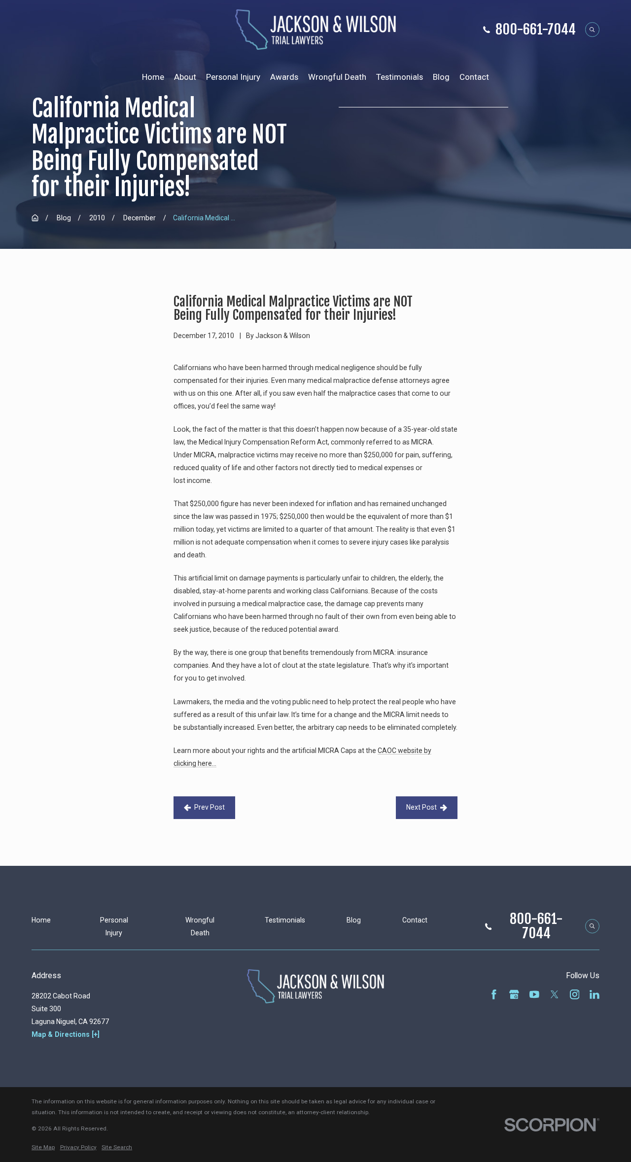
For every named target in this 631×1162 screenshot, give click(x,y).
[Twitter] (555, 994)
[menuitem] (43, 1147)
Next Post (421, 807)
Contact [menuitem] (474, 77)
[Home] (315, 29)
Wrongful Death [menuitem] (337, 77)
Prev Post (209, 807)
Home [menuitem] (153, 77)
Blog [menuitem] (441, 77)
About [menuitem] (185, 77)
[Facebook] (494, 994)
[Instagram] (575, 994)
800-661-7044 (535, 29)
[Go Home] (35, 217)
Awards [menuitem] (284, 77)
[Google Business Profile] (514, 994)
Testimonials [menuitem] (399, 77)
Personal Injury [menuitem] (233, 77)
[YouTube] (534, 994)
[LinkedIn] (594, 994)
